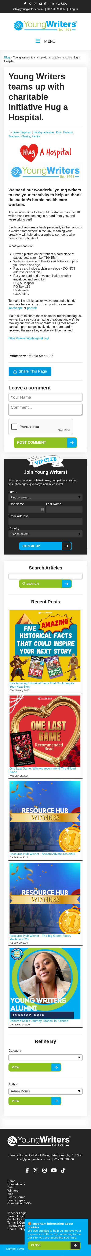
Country (13, 528)
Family (36, 136)
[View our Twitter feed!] (30, 3)
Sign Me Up (31, 546)
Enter (11, 1187)
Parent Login (16, 1216)
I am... (12, 492)
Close (36, 1245)
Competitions (16, 1184)
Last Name (53, 504)
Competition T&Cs (19, 1203)
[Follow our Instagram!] (35, 3)
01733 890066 (56, 9)
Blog (7, 57)
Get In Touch (16, 1219)
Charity (25, 136)
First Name (16, 504)
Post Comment (31, 442)
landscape (15, 308)
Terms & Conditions (20, 1222)
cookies (44, 1230)
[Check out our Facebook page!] (25, 3)
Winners (12, 1190)
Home (11, 1181)
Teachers (14, 136)
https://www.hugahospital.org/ (28, 338)
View (15, 1067)
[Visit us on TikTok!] (45, 3)
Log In (74, 9)
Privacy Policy (16, 1225)
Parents (68, 132)
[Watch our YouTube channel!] (40, 3)
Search (32, 583)
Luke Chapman (22, 132)
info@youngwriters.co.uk (28, 9)
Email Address (18, 516)
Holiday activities (43, 132)
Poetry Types (16, 1200)
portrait (32, 308)
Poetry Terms (16, 1197)
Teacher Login (16, 1213)
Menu (49, 41)
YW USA (61, 3)
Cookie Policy (16, 1229)
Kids (59, 132)
